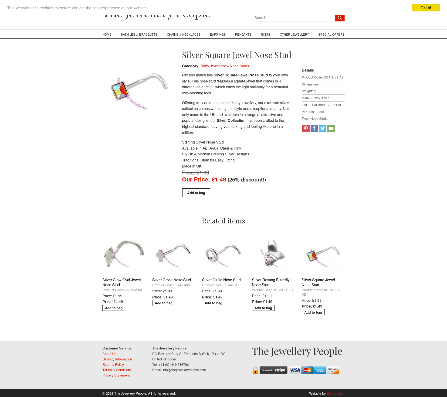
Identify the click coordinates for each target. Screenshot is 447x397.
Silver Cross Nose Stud (171, 279)
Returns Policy (113, 364)
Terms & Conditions (117, 369)
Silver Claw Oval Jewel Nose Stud (121, 282)
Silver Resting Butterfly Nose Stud (271, 282)
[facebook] (314, 128)
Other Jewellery (294, 34)
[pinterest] (306, 128)
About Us (109, 353)
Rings (265, 34)
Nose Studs (239, 65)
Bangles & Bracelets (139, 34)
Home (107, 34)
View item (124, 235)
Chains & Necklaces (184, 34)
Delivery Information (117, 358)
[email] (331, 128)
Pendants (243, 34)
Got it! (425, 7)
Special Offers (331, 34)
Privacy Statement (116, 375)
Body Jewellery (213, 65)
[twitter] (322, 128)
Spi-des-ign (335, 393)
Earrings (218, 34)
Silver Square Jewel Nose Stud (318, 282)
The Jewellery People (297, 350)
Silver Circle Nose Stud (221, 279)
